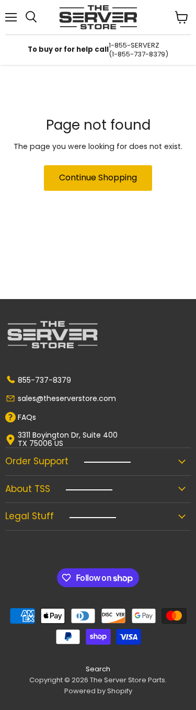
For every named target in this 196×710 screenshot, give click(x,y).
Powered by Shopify (98, 691)
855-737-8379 (44, 380)
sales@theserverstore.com (67, 398)
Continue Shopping (98, 177)
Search (98, 669)
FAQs (27, 417)
